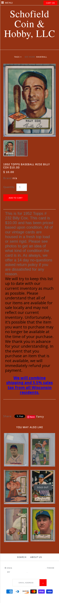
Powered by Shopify (40, 572)
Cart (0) (50, 3)
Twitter (23, 46)
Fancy (40, 416)
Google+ (31, 46)
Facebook (19, 46)
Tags (18, 57)
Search (21, 557)
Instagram (36, 46)
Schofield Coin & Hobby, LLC (29, 568)
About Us (36, 557)
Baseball (41, 57)
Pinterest (27, 46)
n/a (14, 178)
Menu (9, 2)
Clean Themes (19, 572)
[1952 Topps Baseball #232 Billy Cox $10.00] (29, 65)
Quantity (9, 186)
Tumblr (40, 46)
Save (32, 417)
